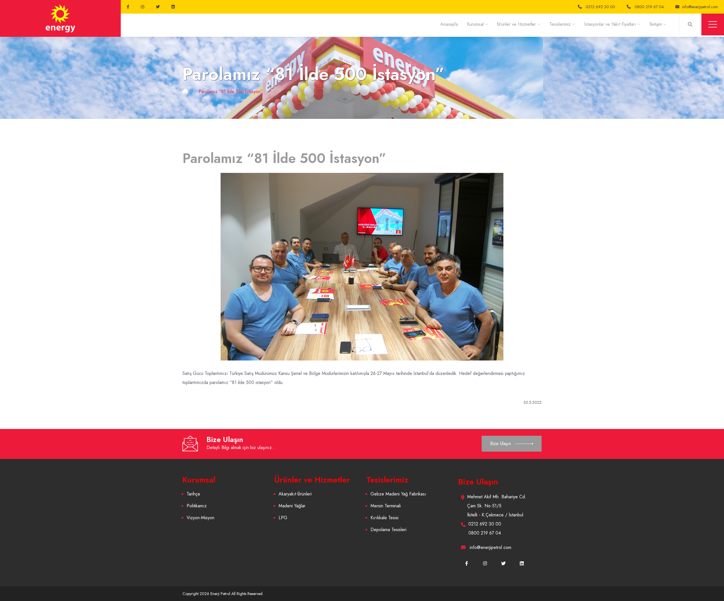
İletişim (656, 24)
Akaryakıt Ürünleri (295, 494)
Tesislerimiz (560, 24)
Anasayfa (449, 24)
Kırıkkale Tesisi (384, 517)
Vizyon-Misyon (200, 517)
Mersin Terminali (385, 506)
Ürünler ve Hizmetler (516, 24)
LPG (283, 517)
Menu (712, 24)
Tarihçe (193, 494)
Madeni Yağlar (292, 506)
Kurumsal (475, 24)
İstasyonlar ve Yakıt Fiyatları (610, 24)
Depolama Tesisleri (388, 529)
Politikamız (197, 506)
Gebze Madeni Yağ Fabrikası (398, 494)
